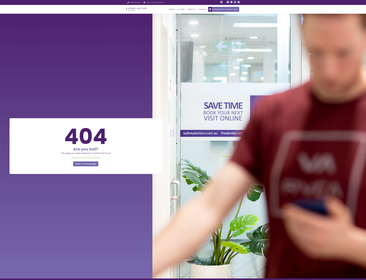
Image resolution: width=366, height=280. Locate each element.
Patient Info (191, 9)
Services (171, 9)
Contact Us (202, 9)
